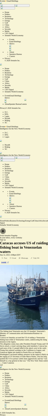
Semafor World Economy (9, 225)
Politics (7, 221)
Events (2, 1)
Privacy (7, 58)
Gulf (32, 221)
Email (14, 258)
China (36, 221)
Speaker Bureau (15, 104)
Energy (28, 221)
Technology (20, 221)
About (11, 52)
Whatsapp (24, 258)
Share (3, 262)
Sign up (3, 240)
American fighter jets (7, 352)
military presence (24, 354)
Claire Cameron (8, 363)
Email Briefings (12, 1)
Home (2, 221)
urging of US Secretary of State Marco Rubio (19, 357)
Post (5, 258)
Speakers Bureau (15, 54)
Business (13, 221)
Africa (40, 221)
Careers (12, 56)
